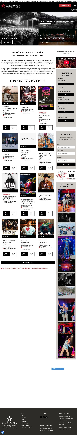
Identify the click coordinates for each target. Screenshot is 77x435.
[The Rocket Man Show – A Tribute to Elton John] (28, 183)
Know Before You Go (27, 427)
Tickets (66, 84)
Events (23, 419)
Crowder (61, 80)
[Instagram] (76, 10)
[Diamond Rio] (10, 141)
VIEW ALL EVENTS (27, 263)
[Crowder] (46, 227)
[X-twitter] (44, 417)
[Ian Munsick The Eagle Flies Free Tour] (46, 140)
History (23, 415)
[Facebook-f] (72, 10)
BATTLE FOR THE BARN (65, 91)
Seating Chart (25, 425)
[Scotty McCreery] (28, 227)
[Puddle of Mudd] (10, 181)
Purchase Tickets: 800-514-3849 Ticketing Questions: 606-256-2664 (66, 418)
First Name (60, 150)
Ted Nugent (62, 108)
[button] (75, 5)
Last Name (59, 157)
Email (58, 144)
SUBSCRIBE (66, 164)
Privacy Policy (25, 423)
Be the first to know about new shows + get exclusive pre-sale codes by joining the (38, 1)
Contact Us (24, 421)
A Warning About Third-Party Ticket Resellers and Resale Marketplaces (24, 268)
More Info (13, 127)
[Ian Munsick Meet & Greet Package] (28, 139)
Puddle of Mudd (63, 99)
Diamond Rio (62, 117)
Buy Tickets (6, 127)
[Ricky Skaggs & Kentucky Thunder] (10, 227)
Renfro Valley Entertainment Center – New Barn (10, 116)
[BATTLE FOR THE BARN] (46, 96)
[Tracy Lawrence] (46, 181)
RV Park (23, 417)
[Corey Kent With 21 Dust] (10, 94)
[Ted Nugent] (28, 94)
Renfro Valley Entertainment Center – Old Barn (46, 122)
